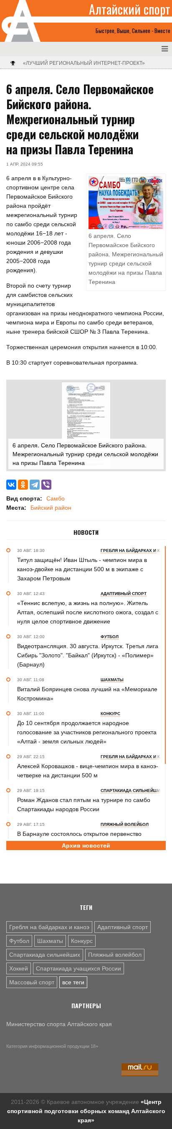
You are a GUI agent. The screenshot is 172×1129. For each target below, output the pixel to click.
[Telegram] (35, 485)
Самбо (55, 498)
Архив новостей (86, 845)
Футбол (19, 940)
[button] (156, 389)
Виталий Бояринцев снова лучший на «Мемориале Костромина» (87, 694)
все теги (73, 982)
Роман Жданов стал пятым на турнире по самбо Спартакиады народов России (83, 804)
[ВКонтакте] (11, 485)
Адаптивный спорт (122, 927)
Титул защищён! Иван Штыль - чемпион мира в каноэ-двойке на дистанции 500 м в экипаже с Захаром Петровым (82, 569)
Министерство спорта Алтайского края (59, 1024)
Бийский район (50, 507)
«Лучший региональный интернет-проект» (84, 63)
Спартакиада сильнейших (44, 954)
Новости (86, 532)
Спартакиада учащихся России (78, 968)
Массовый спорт (31, 982)
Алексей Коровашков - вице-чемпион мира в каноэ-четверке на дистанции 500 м (87, 771)
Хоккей (18, 968)
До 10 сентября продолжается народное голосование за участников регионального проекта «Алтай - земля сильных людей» (87, 732)
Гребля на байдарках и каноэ (49, 927)
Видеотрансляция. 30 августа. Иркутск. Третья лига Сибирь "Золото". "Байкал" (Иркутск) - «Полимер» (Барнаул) (87, 655)
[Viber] (46, 485)
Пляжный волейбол (115, 954)
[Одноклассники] (23, 485)
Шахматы (50, 940)
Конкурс (82, 940)
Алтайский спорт (129, 9)
